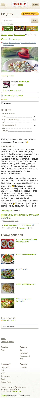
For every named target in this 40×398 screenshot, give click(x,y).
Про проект (5, 367)
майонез (5, 131)
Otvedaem (21, 228)
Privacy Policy (6, 382)
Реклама (23, 367)
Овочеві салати (19, 35)
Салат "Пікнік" (21, 269)
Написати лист (28, 81)
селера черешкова (8, 113)
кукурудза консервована (10, 119)
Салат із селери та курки (25, 284)
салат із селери (8, 221)
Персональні (25, 356)
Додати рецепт (30, 14)
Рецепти (4, 35)
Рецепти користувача (11, 90)
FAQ (2, 370)
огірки (4, 116)
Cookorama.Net (16, 391)
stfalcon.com (22, 387)
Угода (3, 373)
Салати (10, 35)
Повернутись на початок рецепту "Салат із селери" (20, 215)
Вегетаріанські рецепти (28, 43)
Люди (3, 350)
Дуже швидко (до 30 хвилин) (13, 95)
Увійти (35, 4)
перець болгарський (9, 125)
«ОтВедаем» (7, 210)
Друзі (3, 379)
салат (4, 122)
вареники (10, 23)
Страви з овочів (8, 45)
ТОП (21, 359)
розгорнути (12, 320)
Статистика (5, 376)
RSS (1, 320)
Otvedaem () (19, 81)
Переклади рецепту (7, 76)
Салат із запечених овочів (26, 254)
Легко (5, 99)
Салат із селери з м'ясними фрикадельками (26, 241)
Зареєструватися (7, 342)
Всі (21, 350)
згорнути (5, 320)
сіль (3, 128)
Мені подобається (10, 225)
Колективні (24, 353)
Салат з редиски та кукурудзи (23, 300)
